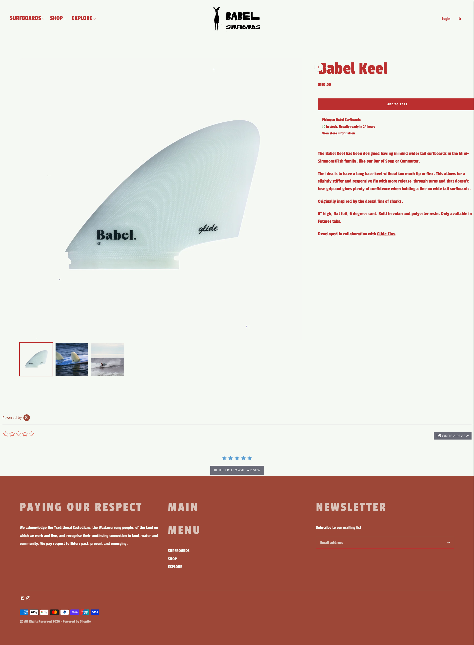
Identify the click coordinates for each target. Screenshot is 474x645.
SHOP (56, 18)
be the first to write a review (237, 470)
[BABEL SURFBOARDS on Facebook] (22, 598)
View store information (338, 133)
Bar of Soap (384, 161)
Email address (331, 537)
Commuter (409, 161)
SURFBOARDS (25, 18)
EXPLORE (82, 18)
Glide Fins (386, 233)
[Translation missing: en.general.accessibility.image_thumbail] (36, 359)
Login (446, 18)
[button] (453, 436)
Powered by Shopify (77, 621)
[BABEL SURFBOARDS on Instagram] (28, 598)
